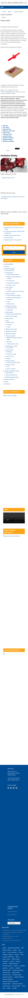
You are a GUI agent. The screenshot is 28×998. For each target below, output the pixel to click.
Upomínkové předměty (13, 283)
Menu (2, 7)
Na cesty (9, 341)
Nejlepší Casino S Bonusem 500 (12, 240)
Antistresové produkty (13, 274)
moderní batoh (16, 959)
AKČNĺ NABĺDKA (8, 264)
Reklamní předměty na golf (11, 371)
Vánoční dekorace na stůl (8, 174)
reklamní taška (6, 983)
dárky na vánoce (7, 950)
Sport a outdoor (11, 368)
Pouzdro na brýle (11, 354)
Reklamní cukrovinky (11, 329)
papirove (18, 961)
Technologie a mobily (11, 346)
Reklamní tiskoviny (9, 379)
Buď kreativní (9, 272)
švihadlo (14, 988)
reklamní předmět (19, 977)
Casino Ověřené (8, 237)
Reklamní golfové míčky (12, 377)
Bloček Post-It (11, 322)
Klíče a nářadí (9, 312)
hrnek (4, 952)
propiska (5, 968)
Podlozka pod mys (13, 963)
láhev (17, 957)
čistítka (9, 988)
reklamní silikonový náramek (10, 981)
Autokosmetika (10, 270)
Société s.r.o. (18, 92)
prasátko (22, 966)
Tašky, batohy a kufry (13, 344)
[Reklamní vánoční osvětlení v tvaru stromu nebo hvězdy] (14, 203)
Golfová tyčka (9, 372)
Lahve (8, 301)
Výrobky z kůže (11, 285)
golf (19, 950)
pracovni (16, 966)
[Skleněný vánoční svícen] (14, 184)
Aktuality (6, 266)
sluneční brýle (6, 986)
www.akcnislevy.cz (12, 914)
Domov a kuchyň (10, 293)
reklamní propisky (7, 977)
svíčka (23, 986)
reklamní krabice (16, 975)
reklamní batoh (7, 970)
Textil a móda (9, 350)
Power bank (10, 348)
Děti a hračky (9, 287)
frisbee (15, 950)
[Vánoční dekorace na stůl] (14, 165)
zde (16, 87)
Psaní (7, 320)
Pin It (8, 150)
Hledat (13, 252)
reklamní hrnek (7, 975)
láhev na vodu (6, 959)
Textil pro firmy (10, 356)
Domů (4, 11)
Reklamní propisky (11, 333)
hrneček (20, 952)
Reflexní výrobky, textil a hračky (15, 291)
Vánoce (10, 11)
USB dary (8, 358)
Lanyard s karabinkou (8, 957)
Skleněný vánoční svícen (8, 193)
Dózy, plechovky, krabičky (14, 295)
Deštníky (9, 352)
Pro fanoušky (10, 280)
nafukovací (5, 961)
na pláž (12, 961)
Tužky (8, 327)
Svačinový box (11, 304)
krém (22, 954)
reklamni (17, 968)
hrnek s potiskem (12, 952)
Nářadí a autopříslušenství (14, 314)
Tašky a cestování (10, 336)
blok (22, 948)
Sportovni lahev (16, 986)
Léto (8, 366)
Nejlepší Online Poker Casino (12, 235)
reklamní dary (6, 972)
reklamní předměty (8, 979)
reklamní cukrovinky (17, 970)
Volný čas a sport (10, 365)
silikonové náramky (17, 983)
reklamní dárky (16, 972)
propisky (11, 968)
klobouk (17, 954)
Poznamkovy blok (7, 966)
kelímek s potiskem (8, 954)
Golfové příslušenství (11, 375)
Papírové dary (9, 318)
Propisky (9, 324)
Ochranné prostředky (11, 316)
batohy (4, 948)
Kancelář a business (11, 306)
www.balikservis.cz (12, 911)
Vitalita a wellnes (10, 361)
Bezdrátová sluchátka (14, 948)
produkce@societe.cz (9, 92)
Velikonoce (7, 384)
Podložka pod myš (12, 308)
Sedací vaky (10, 310)
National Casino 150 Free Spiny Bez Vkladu (14, 930)
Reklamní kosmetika (11, 331)
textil (4, 988)
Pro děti (9, 289)
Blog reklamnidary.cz (14, 2)
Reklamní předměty (9, 269)
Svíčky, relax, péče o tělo (13, 362)
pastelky (5, 963)
